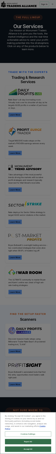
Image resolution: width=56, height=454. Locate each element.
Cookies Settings (28, 434)
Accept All (28, 449)
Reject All (28, 442)
